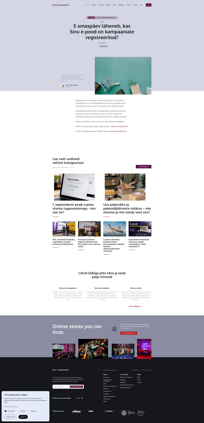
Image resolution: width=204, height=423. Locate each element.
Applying (122, 379)
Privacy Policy (135, 370)
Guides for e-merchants (109, 386)
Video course (106, 399)
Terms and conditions (146, 370)
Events (105, 401)
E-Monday (106, 393)
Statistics (106, 388)
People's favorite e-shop (127, 385)
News (138, 377)
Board (105, 383)
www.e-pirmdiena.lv (118, 131)
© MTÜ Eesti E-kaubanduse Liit (110, 370)
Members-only (107, 391)
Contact (139, 382)
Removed (122, 382)
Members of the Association (107, 380)
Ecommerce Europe (125, 387)
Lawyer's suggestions (109, 396)
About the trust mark (126, 377)
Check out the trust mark (128, 333)
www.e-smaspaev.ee (119, 126)
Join (149, 5)
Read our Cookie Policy (10, 406)
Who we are (106, 377)
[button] (87, 5)
